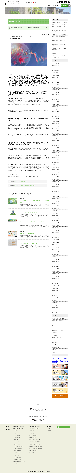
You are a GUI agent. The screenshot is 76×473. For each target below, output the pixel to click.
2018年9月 (55, 201)
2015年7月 (55, 293)
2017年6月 (55, 237)
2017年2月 (55, 247)
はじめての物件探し (33, 450)
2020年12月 (55, 135)
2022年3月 (55, 99)
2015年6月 (55, 295)
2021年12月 (55, 106)
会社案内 (49, 426)
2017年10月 (55, 227)
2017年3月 (55, 244)
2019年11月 (55, 167)
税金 (56, 362)
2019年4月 (55, 184)
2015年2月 (55, 305)
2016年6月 (55, 266)
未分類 (54, 340)
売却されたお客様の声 (17, 459)
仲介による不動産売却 (18, 448)
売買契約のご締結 (18, 452)
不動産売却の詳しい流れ (19, 446)
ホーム (8, 426)
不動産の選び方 (32, 430)
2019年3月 (55, 186)
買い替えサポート (18, 433)
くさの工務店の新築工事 (57, 320)
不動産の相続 (17, 441)
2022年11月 (55, 80)
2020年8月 (55, 145)
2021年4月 (55, 126)
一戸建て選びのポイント (34, 433)
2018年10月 (55, 198)
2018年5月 (55, 210)
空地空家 (54, 349)
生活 (54, 344)
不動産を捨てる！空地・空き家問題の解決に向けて (25, 185)
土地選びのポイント (33, 435)
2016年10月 (55, 256)
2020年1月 (55, 162)
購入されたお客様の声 (33, 452)
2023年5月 (55, 65)
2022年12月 (55, 77)
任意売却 (16, 439)
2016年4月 (55, 271)
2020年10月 (55, 140)
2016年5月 (55, 268)
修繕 (59, 361)
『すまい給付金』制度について (20, 181)
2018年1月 (55, 220)
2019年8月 (55, 174)
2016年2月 (55, 276)
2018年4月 (55, 213)
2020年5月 (55, 152)
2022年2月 (55, 101)
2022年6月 (55, 92)
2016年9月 (55, 259)
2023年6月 (55, 63)
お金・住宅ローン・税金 (57, 318)
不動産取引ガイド (13, 32)
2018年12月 (55, 193)
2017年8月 (55, 232)
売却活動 (15, 430)
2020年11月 (55, 138)
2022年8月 (55, 87)
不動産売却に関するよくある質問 (19, 461)
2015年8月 (55, 290)
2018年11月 (55, 196)
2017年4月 (55, 242)
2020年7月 (55, 147)
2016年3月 (55, 273)
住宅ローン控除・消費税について (35, 439)
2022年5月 (55, 94)
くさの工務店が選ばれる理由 (18, 428)
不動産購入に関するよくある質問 (35, 441)
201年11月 (55, 312)
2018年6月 (55, 208)
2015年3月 (55, 302)
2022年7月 (55, 89)
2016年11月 (55, 254)
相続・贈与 (55, 347)
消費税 (62, 361)
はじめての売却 (17, 435)
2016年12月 (55, 251)
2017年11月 (55, 225)
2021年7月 (55, 118)
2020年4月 (55, 155)
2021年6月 (55, 121)
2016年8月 (55, 261)
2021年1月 (55, 133)
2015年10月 (55, 285)
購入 (54, 352)
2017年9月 (55, 230)
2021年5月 (55, 123)
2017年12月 (55, 222)
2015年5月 (55, 297)
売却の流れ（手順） (17, 444)
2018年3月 (55, 215)
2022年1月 (55, 104)
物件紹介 (54, 342)
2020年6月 (55, 150)
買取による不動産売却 (18, 450)
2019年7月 (55, 176)
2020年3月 (55, 157)
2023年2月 (55, 72)
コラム (54, 323)
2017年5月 (55, 239)
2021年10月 (55, 111)
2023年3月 (55, 70)
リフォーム (56, 359)
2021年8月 (55, 116)
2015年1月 (55, 307)
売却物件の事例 (16, 463)
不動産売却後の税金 (18, 457)
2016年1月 (55, 278)
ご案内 (54, 325)
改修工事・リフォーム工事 (57, 337)
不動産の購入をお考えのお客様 (34, 426)
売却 (54, 335)
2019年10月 (55, 169)
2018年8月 (55, 203)
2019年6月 (55, 179)
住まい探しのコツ (33, 437)
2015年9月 (55, 288)
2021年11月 (55, 109)
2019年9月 (55, 172)
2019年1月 (55, 191)
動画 (54, 332)
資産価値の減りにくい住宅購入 (35, 444)
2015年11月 (55, 283)
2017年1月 (55, 249)
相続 (64, 361)
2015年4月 (55, 300)
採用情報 (49, 428)
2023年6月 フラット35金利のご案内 (59, 34)
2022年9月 (55, 84)
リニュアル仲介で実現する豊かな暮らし (36, 448)
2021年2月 (55, 130)
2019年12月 (55, 164)
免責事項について (50, 430)
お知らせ (8, 429)
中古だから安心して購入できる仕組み (36, 446)
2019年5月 (55, 181)
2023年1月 (55, 75)
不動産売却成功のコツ (18, 437)
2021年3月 (55, 128)
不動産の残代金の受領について (20, 455)
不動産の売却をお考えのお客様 (19, 426)
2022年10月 (55, 82)
